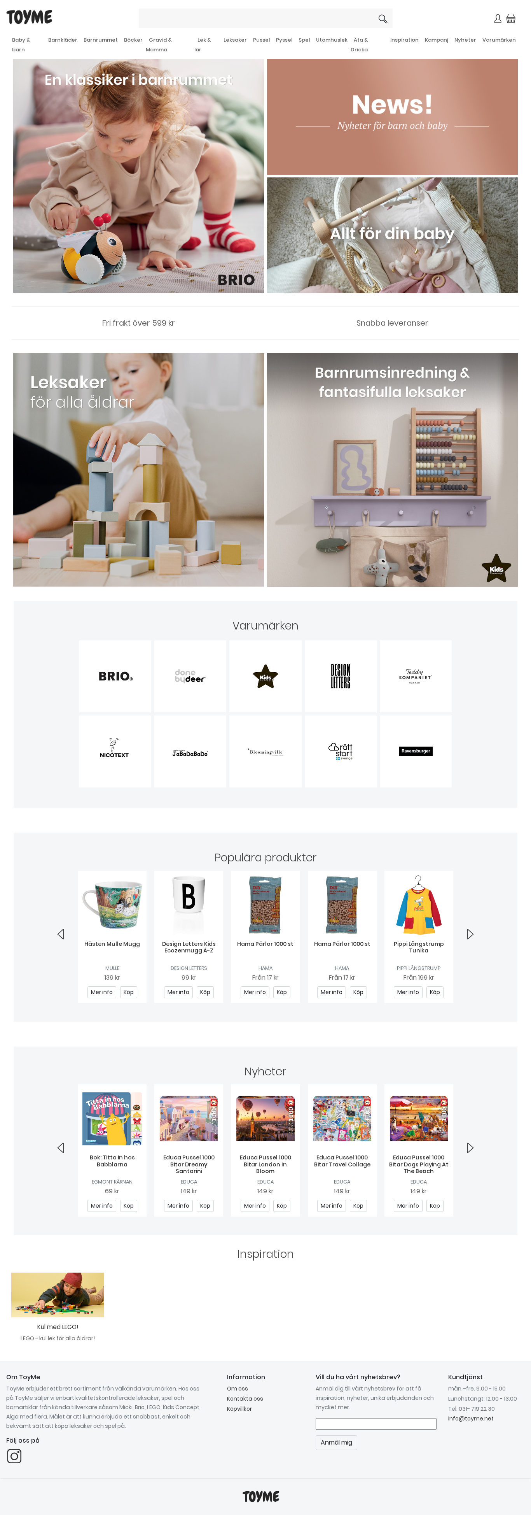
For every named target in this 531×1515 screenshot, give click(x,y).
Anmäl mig (347, 135)
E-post (172, 108)
